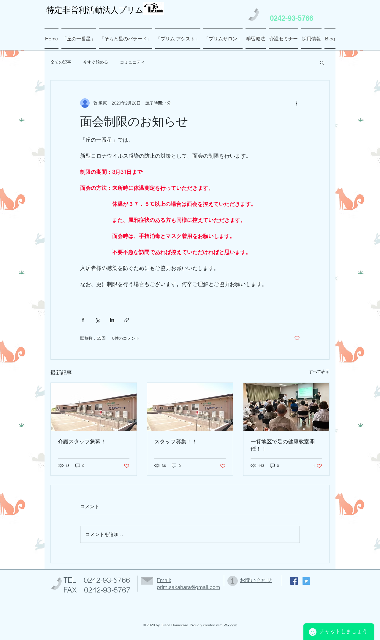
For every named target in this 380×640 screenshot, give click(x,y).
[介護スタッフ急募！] (94, 407)
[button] (322, 62)
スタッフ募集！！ (175, 441)
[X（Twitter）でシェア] (97, 320)
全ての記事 (60, 62)
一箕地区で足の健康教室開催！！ (283, 445)
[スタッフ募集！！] (190, 407)
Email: (164, 580)
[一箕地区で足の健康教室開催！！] (286, 407)
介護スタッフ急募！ (82, 441)
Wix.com (230, 625)
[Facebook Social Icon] (294, 581)
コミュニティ (132, 62)
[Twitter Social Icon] (306, 581)
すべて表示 (319, 371)
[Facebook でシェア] (83, 320)
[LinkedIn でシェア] (112, 320)
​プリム (94, 10)
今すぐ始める (95, 62)
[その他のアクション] (296, 103)
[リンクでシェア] (126, 320)
